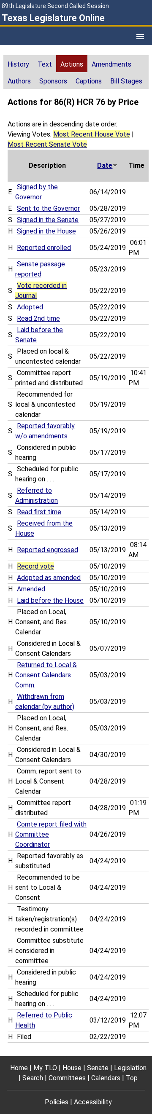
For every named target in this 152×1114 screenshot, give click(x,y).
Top (132, 1078)
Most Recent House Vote (91, 134)
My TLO (45, 1068)
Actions (71, 64)
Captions (89, 81)
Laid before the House (50, 600)
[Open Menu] (140, 36)
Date (104, 165)
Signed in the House (46, 231)
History (18, 64)
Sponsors (53, 81)
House (71, 1068)
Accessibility (93, 1102)
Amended (31, 589)
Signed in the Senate (48, 220)
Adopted (30, 307)
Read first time (39, 512)
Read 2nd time (38, 318)
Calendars (105, 1078)
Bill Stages (126, 81)
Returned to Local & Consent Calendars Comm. (46, 675)
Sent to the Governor (48, 208)
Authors (19, 81)
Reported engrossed (47, 550)
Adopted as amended (49, 578)
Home (19, 1068)
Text (45, 64)
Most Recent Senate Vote (47, 144)
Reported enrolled (44, 248)
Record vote (35, 566)
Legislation (130, 1068)
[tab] (18, 63)
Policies (56, 1102)
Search (32, 1078)
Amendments (111, 64)
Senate (98, 1068)
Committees (67, 1078)
